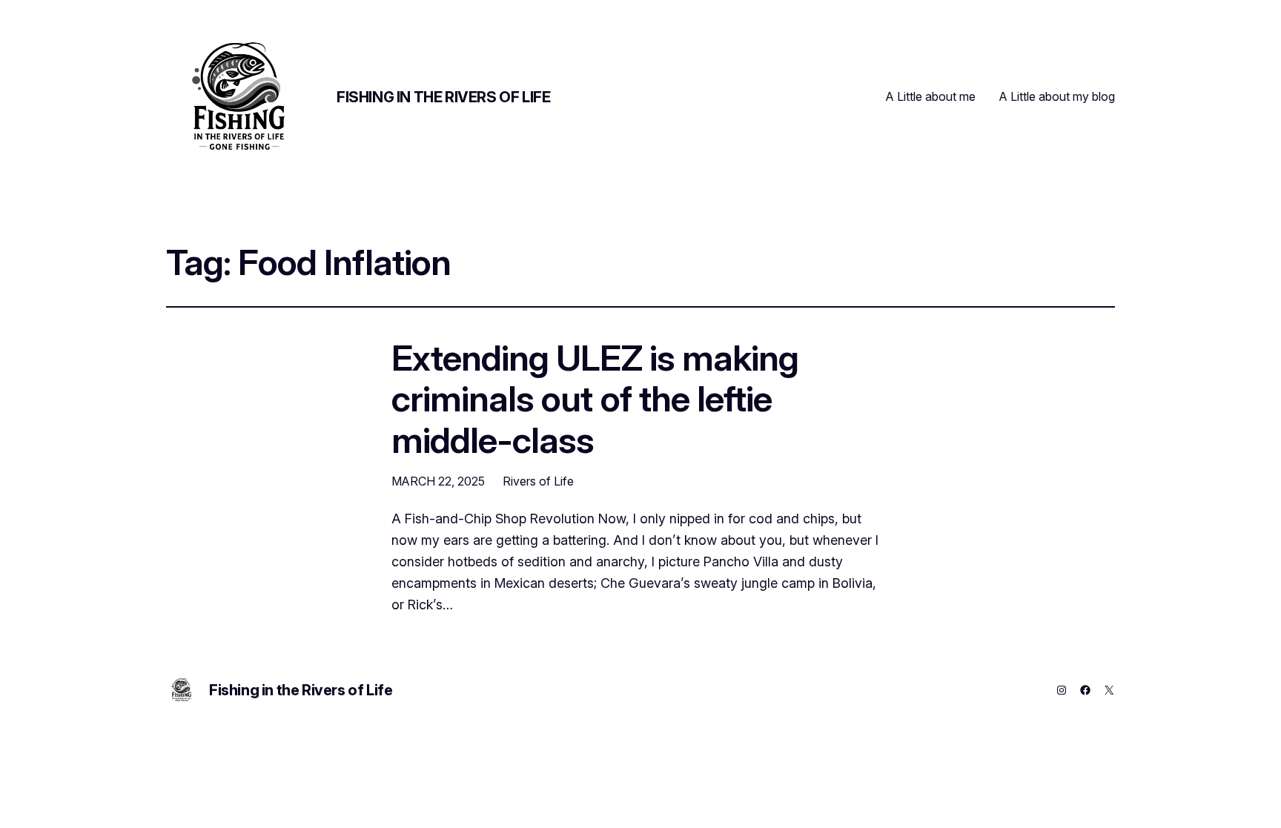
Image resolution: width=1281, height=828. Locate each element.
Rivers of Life (538, 481)
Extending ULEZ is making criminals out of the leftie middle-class (594, 398)
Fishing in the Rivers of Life (443, 97)
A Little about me (931, 96)
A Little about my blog (1057, 96)
